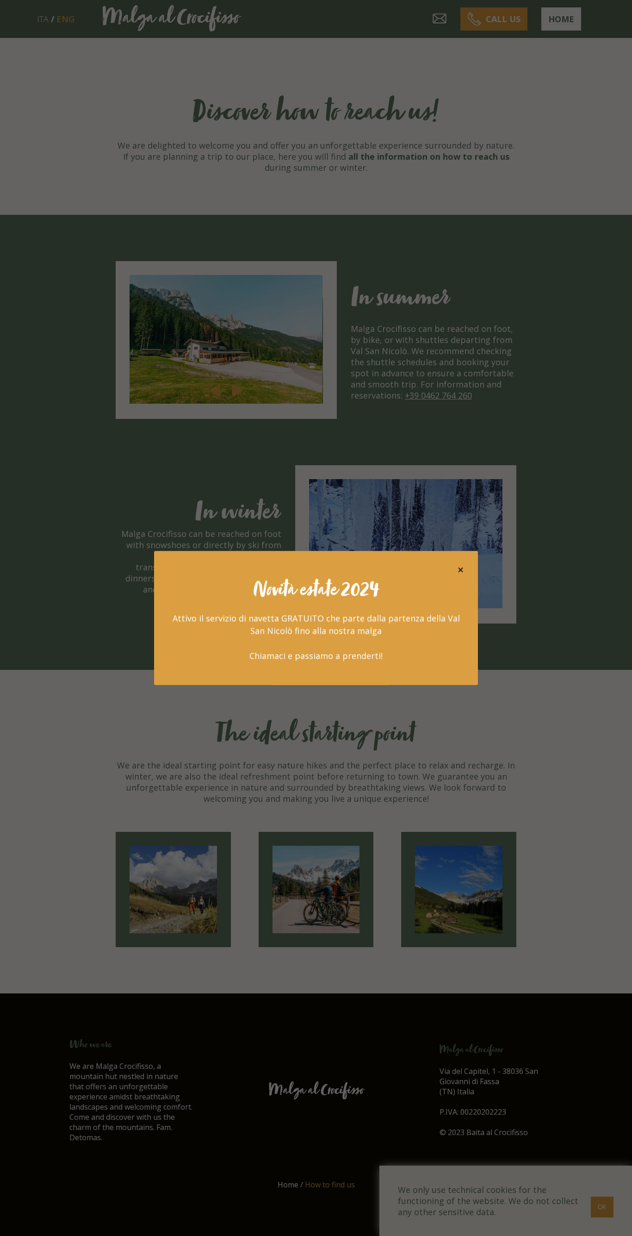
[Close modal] (460, 570)
